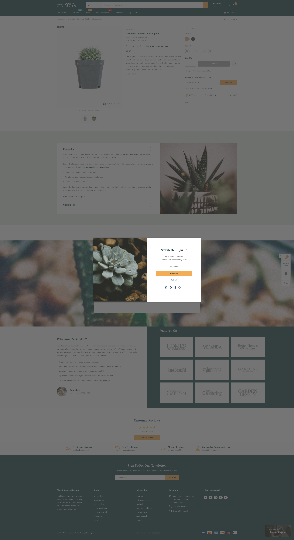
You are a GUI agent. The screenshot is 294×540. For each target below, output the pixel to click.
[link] (166, 287)
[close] (196, 242)
